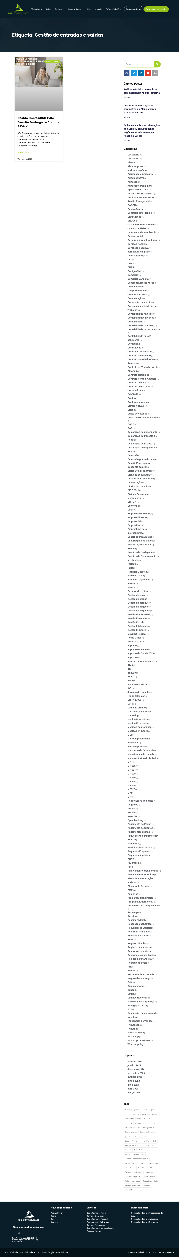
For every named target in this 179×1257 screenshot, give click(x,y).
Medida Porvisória (138, 719)
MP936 (149, 1168)
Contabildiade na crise (140, 314)
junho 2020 (134, 1081)
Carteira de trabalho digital (142, 240)
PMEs (131, 890)
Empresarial (134, 521)
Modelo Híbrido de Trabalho (143, 758)
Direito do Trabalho (138, 486)
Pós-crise (133, 894)
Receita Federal (136, 920)
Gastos (131, 587)
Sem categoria (136, 986)
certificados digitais (139, 251)
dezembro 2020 (136, 1069)
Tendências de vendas (140, 1021)
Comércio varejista (138, 279)
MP (129, 762)
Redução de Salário (150, 1181)
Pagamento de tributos (140, 828)
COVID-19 (133, 394)
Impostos (133, 657)
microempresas (136, 746)
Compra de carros (138, 294)
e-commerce (134, 498)
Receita (132, 916)
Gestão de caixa (136, 595)
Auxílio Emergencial (139, 201)
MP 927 (132, 769)
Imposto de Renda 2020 (141, 653)
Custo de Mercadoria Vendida (144, 417)
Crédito (132, 398)
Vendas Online (136, 1032)
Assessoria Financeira (140, 193)
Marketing (133, 715)
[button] (126, 73)
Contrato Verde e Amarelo (142, 379)
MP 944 (132, 781)
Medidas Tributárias (139, 731)
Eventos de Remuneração (142, 556)
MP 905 (132, 766)
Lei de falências (136, 696)
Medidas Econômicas (139, 727)
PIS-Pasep (133, 863)
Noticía (131, 808)
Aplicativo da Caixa (138, 189)
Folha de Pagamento (146, 1128)
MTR (130, 797)
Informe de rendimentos (141, 661)
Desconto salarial (137, 467)
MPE (130, 793)
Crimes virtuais (136, 406)
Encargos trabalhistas (140, 537)
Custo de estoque (137, 413)
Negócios (133, 804)
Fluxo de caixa (136, 575)
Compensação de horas (141, 283)
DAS (130, 428)
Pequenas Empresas (139, 851)
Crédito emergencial (139, 402)
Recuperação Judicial (140, 928)
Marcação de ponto (138, 711)
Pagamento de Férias (139, 824)
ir (125, 1150)
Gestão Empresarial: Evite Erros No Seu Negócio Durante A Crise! (38, 122)
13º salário (133, 158)
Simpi (131, 993)
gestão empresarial (132, 1136)
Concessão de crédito (140, 302)
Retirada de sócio (137, 962)
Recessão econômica (139, 924)
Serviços (58, 9)
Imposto (132, 645)
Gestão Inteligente (138, 626)
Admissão (133, 182)
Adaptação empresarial (140, 174)
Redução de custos (138, 935)
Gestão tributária (137, 630)
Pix (129, 867)
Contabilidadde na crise (141, 317)
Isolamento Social (138, 684)
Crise (130, 409)
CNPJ (131, 267)
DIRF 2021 (133, 490)
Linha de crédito (137, 707)
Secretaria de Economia (141, 974)
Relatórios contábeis (139, 951)
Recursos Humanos (139, 931)
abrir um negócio (137, 170)
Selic (130, 982)
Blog (89, 9)
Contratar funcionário (140, 351)
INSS (130, 665)
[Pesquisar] (157, 64)
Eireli (130, 509)
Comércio (133, 275)
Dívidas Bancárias (138, 494)
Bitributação (134, 216)
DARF (131, 424)
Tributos (132, 1029)
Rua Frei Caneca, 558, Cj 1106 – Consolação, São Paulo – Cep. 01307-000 (25, 1240)
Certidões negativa (138, 248)
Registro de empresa (139, 947)
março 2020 (134, 1092)
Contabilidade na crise (140, 325)
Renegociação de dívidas (142, 955)
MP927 (131, 789)
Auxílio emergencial (132, 1110)
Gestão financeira (137, 618)
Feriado (132, 564)
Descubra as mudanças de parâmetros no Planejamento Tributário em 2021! (140, 109)
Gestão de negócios (139, 610)
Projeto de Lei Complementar (144, 905)
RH (129, 966)
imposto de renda (132, 1145)
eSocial (132, 548)
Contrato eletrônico (138, 375)
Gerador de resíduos (139, 591)
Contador (133, 343)
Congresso (135, 1114)
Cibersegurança (136, 255)
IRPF (130, 680)
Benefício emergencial (140, 213)
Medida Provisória (138, 723)
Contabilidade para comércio (144, 329)
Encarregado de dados (140, 540)
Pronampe (133, 912)
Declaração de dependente (142, 432)
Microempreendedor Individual (136, 1159)
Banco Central (135, 209)
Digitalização (135, 482)
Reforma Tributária (113, 9)
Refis (130, 939)
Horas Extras (135, 641)
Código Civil (134, 271)
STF (130, 1009)
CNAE (131, 263)
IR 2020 (132, 672)
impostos (145, 1145)
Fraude (131, 583)
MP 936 (132, 777)
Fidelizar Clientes (137, 572)
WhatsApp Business (139, 1040)
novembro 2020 (136, 1073)
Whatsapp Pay (136, 1044)
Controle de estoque (139, 386)
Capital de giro (148, 1110)
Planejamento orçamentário (143, 870)
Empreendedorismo (139, 513)
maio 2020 (133, 1084)
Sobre (48, 9)
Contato (98, 9)
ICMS (154, 1141)
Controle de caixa (137, 382)
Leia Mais (127, 98)
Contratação (134, 347)
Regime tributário (137, 943)
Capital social (135, 236)
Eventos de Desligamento (142, 552)
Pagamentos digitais (139, 832)
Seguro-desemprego (139, 978)
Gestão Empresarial (139, 614)
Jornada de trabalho (139, 692)
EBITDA (132, 502)
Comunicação (135, 298)
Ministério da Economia (141, 750)
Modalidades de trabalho (141, 754)
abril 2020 (133, 1088)
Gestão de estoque (138, 602)
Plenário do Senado (139, 886)
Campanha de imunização (142, 232)
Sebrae (131, 970)
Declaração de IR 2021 (140, 443)
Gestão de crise (131, 1132)
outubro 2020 (135, 1077)
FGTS (131, 568)
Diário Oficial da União (140, 471)
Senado (132, 990)
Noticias (132, 812)
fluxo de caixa (130, 1128)
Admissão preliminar (139, 186)
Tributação (133, 1025)
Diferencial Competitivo (141, 478)
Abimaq (132, 162)
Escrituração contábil (139, 544)
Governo (146, 1136)
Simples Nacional (137, 997)
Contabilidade (135, 321)
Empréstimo (134, 525)
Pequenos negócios (139, 855)
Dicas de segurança (139, 474)
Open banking (135, 820)
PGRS (131, 859)
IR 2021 (132, 676)
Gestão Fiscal (135, 622)
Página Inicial (36, 9)
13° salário (133, 154)
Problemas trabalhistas (140, 898)
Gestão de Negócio (147, 1132)
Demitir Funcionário (139, 463)
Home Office (134, 637)
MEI (130, 735)
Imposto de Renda (138, 649)
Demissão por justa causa (142, 459)
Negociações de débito (140, 800)
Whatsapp (133, 1036)
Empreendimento (137, 517)
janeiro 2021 (134, 1065)
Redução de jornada (132, 1181)
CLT (130, 259)
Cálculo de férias (137, 228)
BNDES (132, 220)
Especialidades (74, 9)
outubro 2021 (135, 1061)
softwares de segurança (141, 1001)
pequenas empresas (133, 1176)
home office (145, 1141)
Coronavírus (134, 390)
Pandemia (133, 843)
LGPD (131, 703)
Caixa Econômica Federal (142, 224)
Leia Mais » (23, 152)
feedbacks (133, 560)
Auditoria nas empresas (141, 197)
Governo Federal (137, 634)
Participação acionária (140, 847)
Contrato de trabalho (139, 355)
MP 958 (132, 785)
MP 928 (132, 773)
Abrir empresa (135, 166)
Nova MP (132, 816)
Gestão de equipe (137, 599)
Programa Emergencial (140, 901)
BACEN (132, 205)
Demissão (133, 455)
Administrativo (136, 178)
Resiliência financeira (140, 959)
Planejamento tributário (141, 874)
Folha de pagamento (139, 579)
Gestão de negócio (138, 606)
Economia (133, 505)
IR (129, 669)
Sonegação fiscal (137, 1005)
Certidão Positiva (137, 244)
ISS (129, 688)
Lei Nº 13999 (134, 700)
